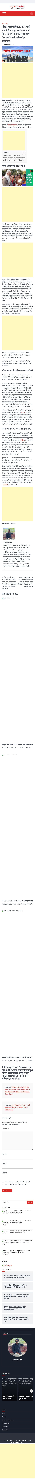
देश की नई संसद (12, 125)
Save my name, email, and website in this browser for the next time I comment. (17, 1183)
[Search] (31, 13)
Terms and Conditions (8, 1420)
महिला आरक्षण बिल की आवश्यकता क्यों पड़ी (14, 158)
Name (4, 1154)
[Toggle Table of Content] (23, 152)
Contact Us (5, 1430)
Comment (5, 1128)
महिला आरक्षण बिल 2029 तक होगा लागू (13, 160)
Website (4, 1172)
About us (4, 1416)
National (5, 23)
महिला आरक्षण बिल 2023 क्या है (12, 155)
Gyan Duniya (17, 6)
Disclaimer (5, 1426)
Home (3, 1413)
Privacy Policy (6, 1423)
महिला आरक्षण (11, 523)
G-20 (23, 412)
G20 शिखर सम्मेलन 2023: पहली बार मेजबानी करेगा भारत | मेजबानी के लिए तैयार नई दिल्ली (17, 1107)
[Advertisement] (17, 80)
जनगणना (5, 484)
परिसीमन (22, 440)
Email (4, 1163)
